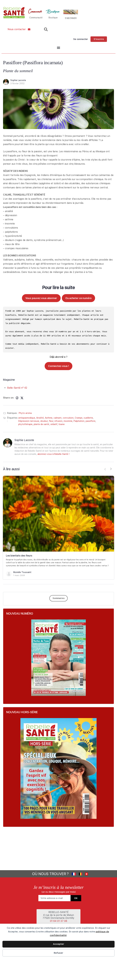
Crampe (78, 418)
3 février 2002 (17, 83)
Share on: (8, 397)
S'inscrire (99, 39)
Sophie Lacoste (18, 80)
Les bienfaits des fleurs (19, 555)
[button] (58, 47)
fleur (51, 421)
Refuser (58, 953)
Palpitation (79, 421)
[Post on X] (22, 398)
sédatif (53, 424)
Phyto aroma (25, 413)
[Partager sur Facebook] (17, 398)
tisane (61, 424)
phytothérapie (25, 424)
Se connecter (80, 39)
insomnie (68, 421)
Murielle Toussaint (22, 572)
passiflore (90, 421)
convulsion (68, 418)
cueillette (88, 418)
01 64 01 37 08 (58, 921)
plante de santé (41, 424)
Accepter (58, 944)
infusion (58, 421)
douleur (44, 421)
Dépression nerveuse (28, 421)
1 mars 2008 (19, 575)
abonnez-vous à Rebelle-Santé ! (53, 454)
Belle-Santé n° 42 (17, 387)
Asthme (48, 418)
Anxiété (40, 418)
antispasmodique (26, 418)
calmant (58, 418)
